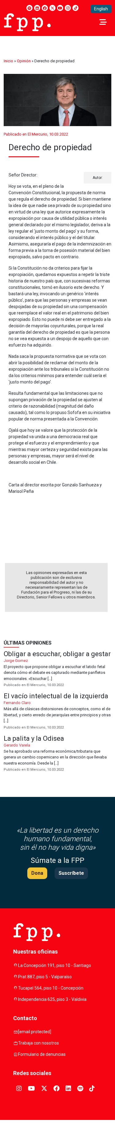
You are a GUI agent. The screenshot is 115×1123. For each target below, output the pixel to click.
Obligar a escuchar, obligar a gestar (57, 669)
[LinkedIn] (37, 8)
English (101, 8)
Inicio (8, 61)
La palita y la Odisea (57, 754)
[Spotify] (29, 8)
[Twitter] (52, 8)
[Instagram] (68, 8)
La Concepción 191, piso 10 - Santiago (54, 965)
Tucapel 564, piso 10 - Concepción (50, 988)
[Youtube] (60, 8)
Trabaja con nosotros (38, 1043)
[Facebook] (45, 8)
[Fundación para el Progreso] (27, 21)
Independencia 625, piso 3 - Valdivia (52, 999)
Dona (37, 873)
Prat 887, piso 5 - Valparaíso (45, 976)
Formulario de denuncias (42, 1054)
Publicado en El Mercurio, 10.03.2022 (36, 134)
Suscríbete (71, 873)
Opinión (24, 61)
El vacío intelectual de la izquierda (57, 711)
